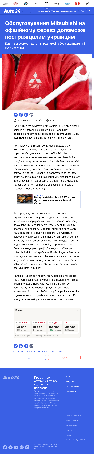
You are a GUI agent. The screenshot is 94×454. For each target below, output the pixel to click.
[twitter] (26, 115)
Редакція (69, 430)
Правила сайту (71, 425)
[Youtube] (16, 447)
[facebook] (21, 115)
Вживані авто (72, 11)
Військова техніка (58, 11)
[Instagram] (27, 447)
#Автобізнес (44, 351)
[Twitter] (10, 447)
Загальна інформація (73, 416)
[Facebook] (5, 447)
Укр (82, 11)
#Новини (31, 351)
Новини (36, 11)
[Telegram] (22, 447)
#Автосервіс (58, 351)
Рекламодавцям (72, 421)
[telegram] (16, 115)
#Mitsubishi (19, 351)
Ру (90, 11)
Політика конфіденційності (76, 440)
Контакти (69, 435)
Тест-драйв (45, 11)
